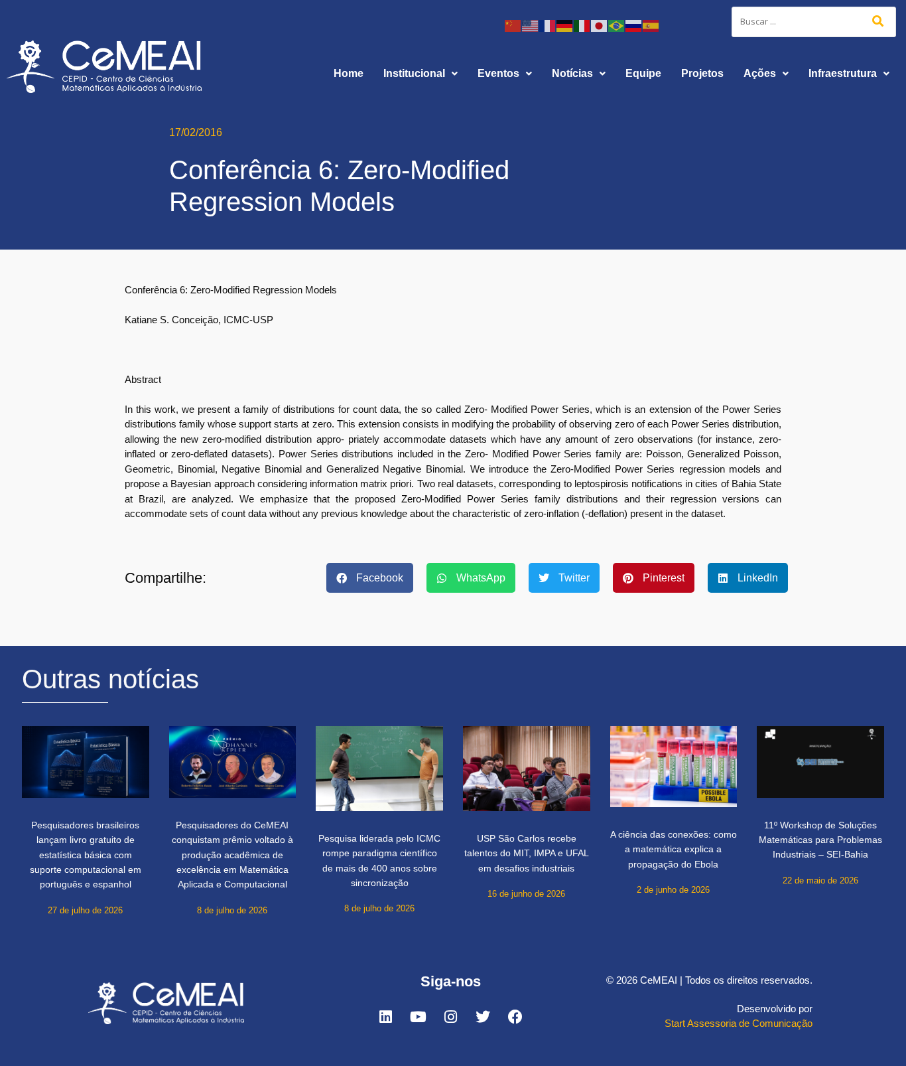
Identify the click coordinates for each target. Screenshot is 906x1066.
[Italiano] (582, 25)
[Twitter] (482, 1016)
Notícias (572, 73)
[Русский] (634, 25)
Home (348, 73)
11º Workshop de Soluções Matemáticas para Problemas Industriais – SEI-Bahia (820, 840)
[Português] (616, 25)
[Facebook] (515, 1016)
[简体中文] (513, 25)
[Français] (547, 25)
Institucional (414, 73)
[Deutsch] (565, 25)
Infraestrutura (843, 73)
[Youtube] (417, 1016)
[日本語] (599, 25)
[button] (420, 73)
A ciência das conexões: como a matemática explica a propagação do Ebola (673, 849)
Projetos (702, 73)
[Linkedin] (385, 1016)
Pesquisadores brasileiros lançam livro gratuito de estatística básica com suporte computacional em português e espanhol (85, 855)
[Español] (651, 25)
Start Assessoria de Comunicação (738, 1023)
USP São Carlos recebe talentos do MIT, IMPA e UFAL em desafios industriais (526, 853)
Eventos (498, 73)
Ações (760, 73)
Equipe (643, 73)
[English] (530, 25)
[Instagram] (450, 1016)
